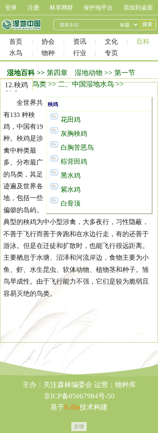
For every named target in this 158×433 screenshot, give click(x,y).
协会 (48, 41)
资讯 (79, 41)
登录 (11, 7)
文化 (111, 41)
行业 (79, 53)
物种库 (125, 384)
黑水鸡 (70, 175)
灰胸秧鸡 (74, 133)
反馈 (79, 426)
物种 (48, 53)
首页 (15, 41)
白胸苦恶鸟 (77, 147)
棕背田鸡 (74, 161)
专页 (111, 53)
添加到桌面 (138, 7)
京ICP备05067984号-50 (79, 396)
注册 (33, 7)
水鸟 (15, 53)
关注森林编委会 (67, 384)
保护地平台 (98, 7)
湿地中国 (21, 24)
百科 (143, 41)
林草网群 (61, 7)
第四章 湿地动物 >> (79, 73)
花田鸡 (70, 119)
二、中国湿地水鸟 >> (91, 84)
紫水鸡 (70, 189)
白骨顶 (70, 203)
